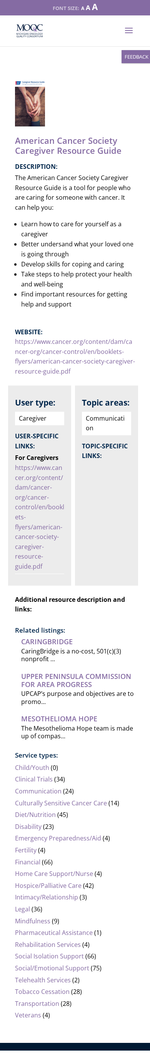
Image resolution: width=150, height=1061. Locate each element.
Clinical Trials (34, 779)
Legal (22, 909)
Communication (38, 791)
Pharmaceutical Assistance (54, 932)
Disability (28, 826)
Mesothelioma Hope (59, 718)
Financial (27, 862)
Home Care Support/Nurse (54, 873)
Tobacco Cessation (42, 991)
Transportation (37, 1003)
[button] (129, 35)
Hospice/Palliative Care (48, 885)
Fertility (26, 850)
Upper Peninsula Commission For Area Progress (76, 680)
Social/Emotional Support (52, 968)
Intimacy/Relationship (46, 897)
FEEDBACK (136, 56)
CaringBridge (47, 641)
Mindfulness (32, 921)
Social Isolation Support (49, 956)
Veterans (28, 1015)
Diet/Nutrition (35, 814)
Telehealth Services (43, 980)
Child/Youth (32, 767)
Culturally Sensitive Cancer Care (61, 803)
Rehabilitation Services (48, 944)
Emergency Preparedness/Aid (58, 838)
